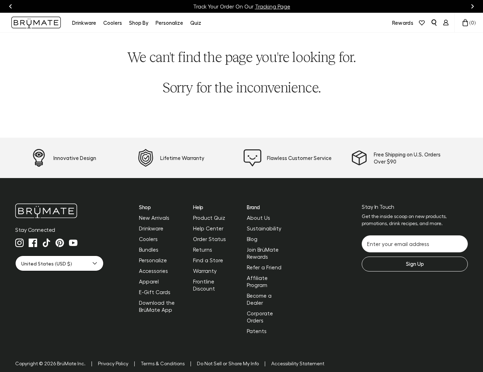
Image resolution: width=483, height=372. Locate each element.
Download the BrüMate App (157, 306)
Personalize (153, 260)
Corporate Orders (260, 317)
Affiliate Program (257, 281)
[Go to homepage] (36, 22)
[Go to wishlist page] (421, 22)
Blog (252, 239)
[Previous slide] (10, 6)
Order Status (209, 239)
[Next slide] (472, 6)
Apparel (149, 281)
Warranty (205, 271)
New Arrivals (154, 217)
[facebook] (33, 243)
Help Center (208, 228)
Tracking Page (272, 6)
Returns (202, 249)
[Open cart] (465, 22)
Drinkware (151, 228)
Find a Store (208, 260)
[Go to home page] (59, 211)
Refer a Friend (264, 267)
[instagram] (19, 243)
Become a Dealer (259, 299)
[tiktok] (46, 243)
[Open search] (433, 22)
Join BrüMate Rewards (263, 253)
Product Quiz (209, 217)
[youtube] (73, 243)
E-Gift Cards (154, 292)
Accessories (153, 271)
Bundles (148, 249)
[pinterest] (60, 243)
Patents (257, 331)
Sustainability (264, 228)
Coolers (148, 239)
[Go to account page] (445, 22)
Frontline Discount (204, 285)
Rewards (402, 22)
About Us (258, 217)
